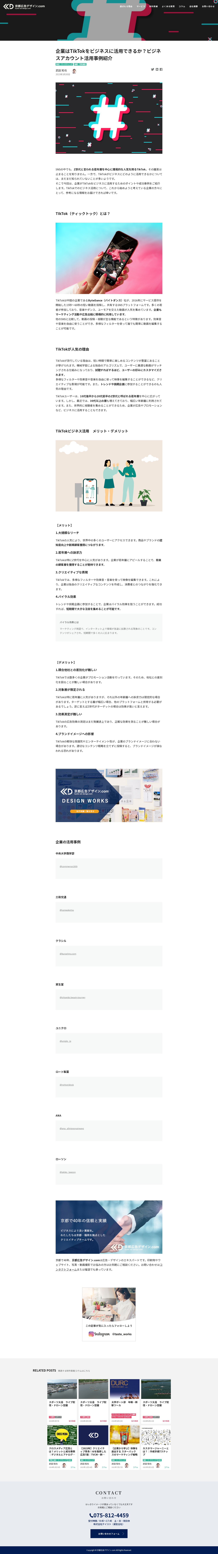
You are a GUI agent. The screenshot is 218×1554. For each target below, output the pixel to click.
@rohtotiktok (67, 1084)
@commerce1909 (68, 866)
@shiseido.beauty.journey (72, 997)
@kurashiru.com (68, 953)
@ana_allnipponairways (72, 1128)
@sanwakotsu (67, 910)
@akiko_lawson (68, 1172)
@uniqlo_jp (65, 1041)
